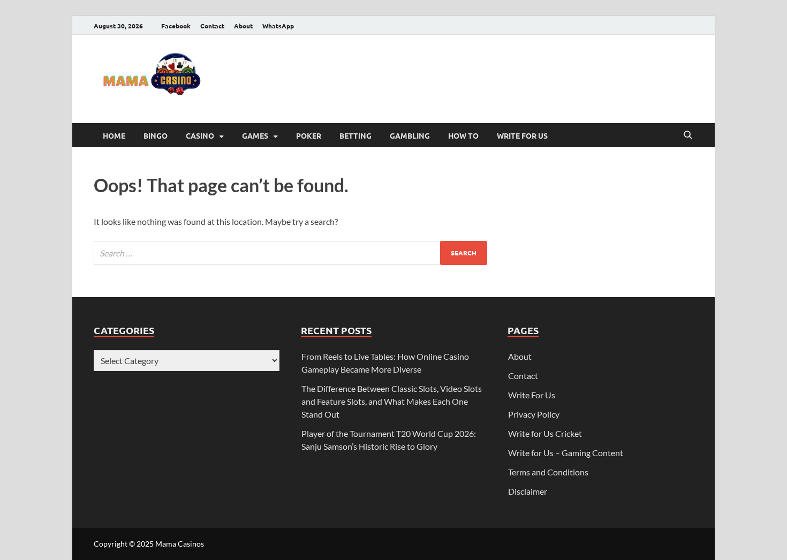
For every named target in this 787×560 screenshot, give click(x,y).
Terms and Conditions (548, 472)
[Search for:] (290, 253)
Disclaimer (527, 491)
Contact (212, 25)
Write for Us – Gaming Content (565, 453)
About (243, 25)
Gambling (410, 135)
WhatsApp (278, 25)
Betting (355, 135)
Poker (308, 135)
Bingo (155, 135)
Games (255, 135)
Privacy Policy (533, 414)
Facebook (176, 25)
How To (463, 135)
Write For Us (522, 135)
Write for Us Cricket (545, 433)
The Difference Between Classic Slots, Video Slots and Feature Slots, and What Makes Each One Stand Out (391, 401)
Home (114, 135)
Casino (200, 135)
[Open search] (688, 135)
